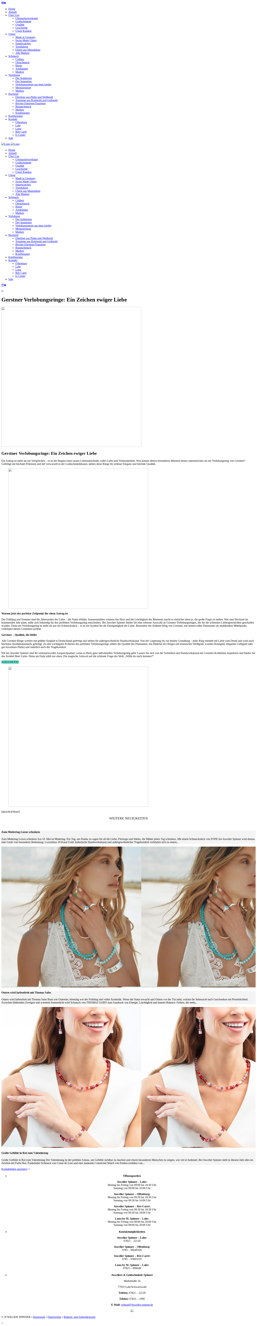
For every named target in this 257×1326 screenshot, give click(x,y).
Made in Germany (25, 178)
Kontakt (12, 260)
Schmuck (13, 197)
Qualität (19, 165)
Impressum (39, 1316)
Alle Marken (22, 194)
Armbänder (21, 209)
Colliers (19, 200)
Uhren (11, 175)
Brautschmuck (23, 247)
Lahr (18, 266)
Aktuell (12, 153)
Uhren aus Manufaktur (27, 190)
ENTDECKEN (10, 662)
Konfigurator (22, 253)
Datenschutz (54, 1316)
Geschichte (21, 168)
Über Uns (13, 156)
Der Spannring (23, 222)
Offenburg (21, 263)
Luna (18, 269)
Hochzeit (13, 235)
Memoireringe (23, 228)
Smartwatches (23, 184)
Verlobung (14, 216)
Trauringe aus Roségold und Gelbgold (36, 241)
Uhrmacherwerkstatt (26, 159)
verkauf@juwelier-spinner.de (137, 1304)
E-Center (20, 276)
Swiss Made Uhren (26, 181)
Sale (10, 279)
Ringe (18, 206)
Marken (19, 213)
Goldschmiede (23, 162)
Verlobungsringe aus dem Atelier (33, 225)
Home (11, 149)
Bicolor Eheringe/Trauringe (30, 244)
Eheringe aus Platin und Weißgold (34, 238)
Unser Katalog (23, 172)
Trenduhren (21, 187)
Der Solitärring (23, 219)
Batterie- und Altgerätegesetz (79, 1316)
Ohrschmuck (22, 203)
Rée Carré (21, 272)
